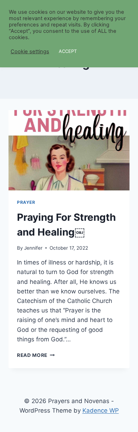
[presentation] (69, 150)
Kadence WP (100, 410)
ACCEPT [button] (68, 51)
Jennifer (33, 248)
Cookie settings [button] (30, 51)
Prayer (26, 202)
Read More (36, 355)
